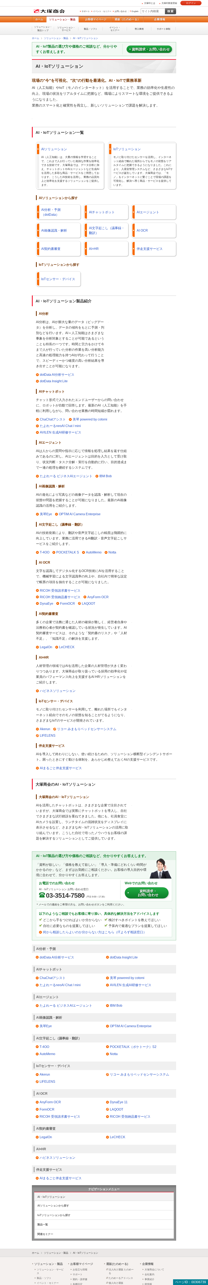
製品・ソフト (90, 29)
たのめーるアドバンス (121, 1277)
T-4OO (44, 552)
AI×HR (94, 248)
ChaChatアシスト (53, 419)
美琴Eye (46, 514)
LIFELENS (47, 735)
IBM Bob (105, 476)
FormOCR (67, 603)
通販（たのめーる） (127, 19)
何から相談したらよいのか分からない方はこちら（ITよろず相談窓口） (94, 932)
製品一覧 (42, 1224)
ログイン (191, 3)
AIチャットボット (102, 212)
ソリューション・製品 (62, 19)
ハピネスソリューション (58, 690)
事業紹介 (149, 1279)
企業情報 (159, 19)
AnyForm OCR (98, 597)
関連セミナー (45, 1233)
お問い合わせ (121, 11)
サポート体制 (163, 29)
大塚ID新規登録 (169, 3)
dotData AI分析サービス (57, 374)
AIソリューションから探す (53, 1205)
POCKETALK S (67, 552)
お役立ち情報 (80, 1269)
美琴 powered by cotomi (90, 419)
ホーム (39, 19)
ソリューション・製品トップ (43, 29)
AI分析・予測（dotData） (51, 212)
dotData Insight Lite (54, 381)
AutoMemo (94, 552)
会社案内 (149, 1274)
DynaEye (46, 603)
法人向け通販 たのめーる (121, 1271)
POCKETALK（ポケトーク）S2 (133, 1046)
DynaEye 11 (119, 1102)
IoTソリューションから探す (53, 1214)
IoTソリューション (127, 149)
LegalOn (46, 647)
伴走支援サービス (150, 248)
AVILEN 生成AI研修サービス (60, 432)
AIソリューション (54, 149)
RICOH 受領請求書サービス (60, 590)
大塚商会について (154, 1269)
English (135, 11)
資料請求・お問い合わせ (151, 49)
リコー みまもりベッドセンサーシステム (86, 729)
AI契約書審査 (51, 248)
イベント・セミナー (102, 11)
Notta (112, 552)
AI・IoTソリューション (51, 1196)
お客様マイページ (95, 19)
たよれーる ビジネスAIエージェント (66, 476)
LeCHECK (67, 647)
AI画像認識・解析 (54, 230)
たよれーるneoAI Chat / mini (60, 425)
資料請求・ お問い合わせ (148, 893)
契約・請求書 (80, 1279)
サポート (86, 11)
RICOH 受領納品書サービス (60, 597)
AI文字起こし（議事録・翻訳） (107, 230)
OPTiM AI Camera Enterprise (80, 514)
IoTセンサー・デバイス (58, 279)
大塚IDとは (149, 3)
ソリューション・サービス (66, 28)
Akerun (45, 729)
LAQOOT (88, 603)
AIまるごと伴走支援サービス (61, 768)
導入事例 (139, 29)
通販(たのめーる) (117, 1263)
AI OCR (142, 230)
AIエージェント (148, 212)
